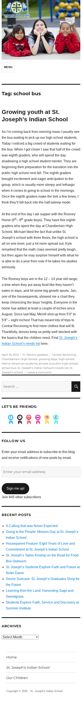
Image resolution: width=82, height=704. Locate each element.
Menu (8, 67)
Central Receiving (64, 354)
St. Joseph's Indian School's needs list (42, 368)
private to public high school (58, 363)
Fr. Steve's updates (35, 354)
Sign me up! (15, 488)
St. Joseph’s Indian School (28, 668)
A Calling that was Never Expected (32, 526)
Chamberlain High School (19, 359)
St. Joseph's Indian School (46, 691)
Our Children (17, 678)
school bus (9, 368)
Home (11, 657)
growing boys (48, 359)
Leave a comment (39, 372)
